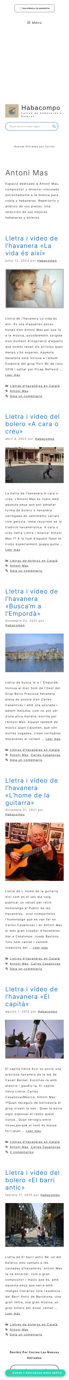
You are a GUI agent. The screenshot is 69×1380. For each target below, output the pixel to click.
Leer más (12, 375)
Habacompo (41, 107)
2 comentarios (22, 1152)
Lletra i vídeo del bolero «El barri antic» (32, 1180)
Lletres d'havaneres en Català (35, 386)
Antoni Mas (19, 391)
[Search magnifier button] (54, 126)
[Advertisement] (34, 64)
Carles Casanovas (46, 755)
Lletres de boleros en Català (34, 560)
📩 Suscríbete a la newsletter (34, 8)
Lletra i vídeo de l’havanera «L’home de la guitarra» (31, 791)
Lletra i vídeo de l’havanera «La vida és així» (31, 245)
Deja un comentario (26, 396)
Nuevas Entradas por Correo (34, 146)
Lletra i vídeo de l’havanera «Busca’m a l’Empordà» (31, 602)
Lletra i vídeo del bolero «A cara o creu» (32, 424)
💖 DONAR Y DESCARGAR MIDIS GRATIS (35, 1373)
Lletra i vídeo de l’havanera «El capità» (31, 996)
